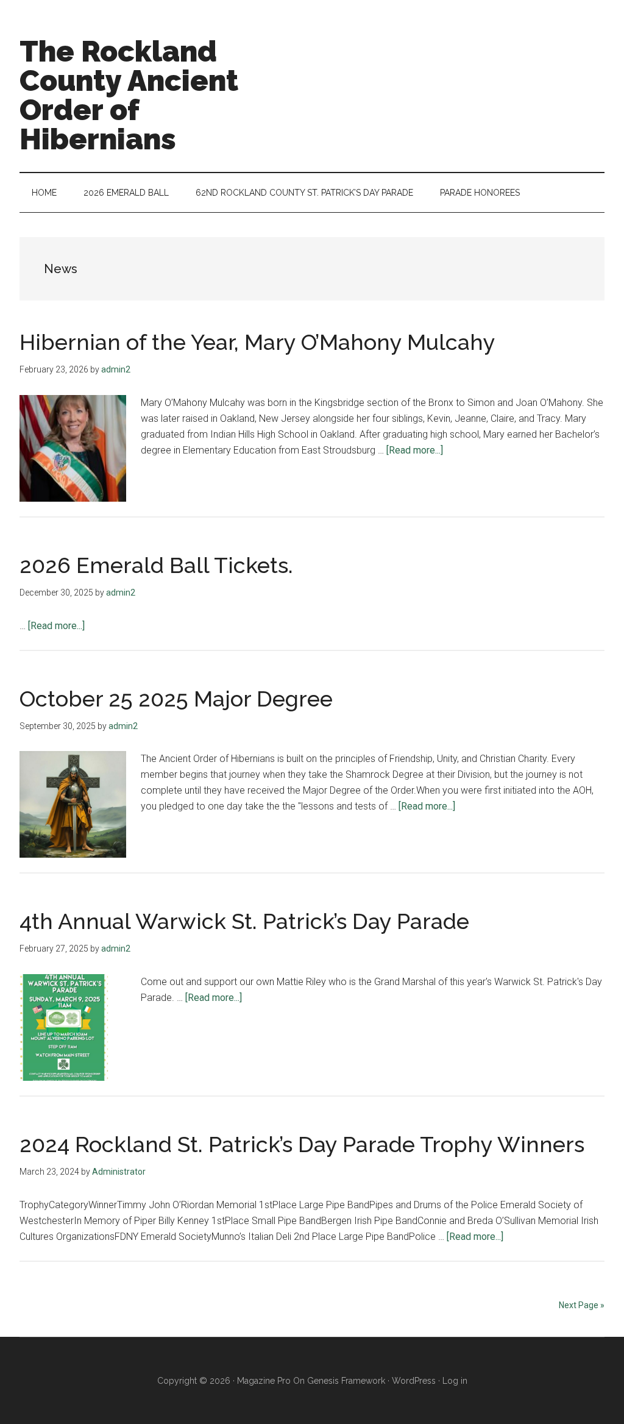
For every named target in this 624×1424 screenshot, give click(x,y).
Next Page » (581, 1305)
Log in (454, 1381)
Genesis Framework (346, 1381)
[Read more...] (414, 450)
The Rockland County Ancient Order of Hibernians (129, 95)
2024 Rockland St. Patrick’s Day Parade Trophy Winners (302, 1144)
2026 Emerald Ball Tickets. (156, 565)
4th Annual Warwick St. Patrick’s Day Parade (244, 921)
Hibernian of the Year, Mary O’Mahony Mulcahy (257, 342)
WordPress (414, 1381)
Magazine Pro (264, 1381)
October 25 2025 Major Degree (176, 698)
